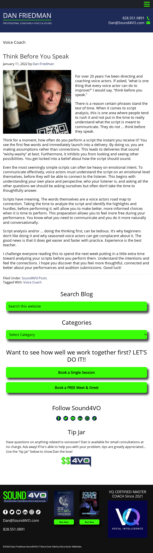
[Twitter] (66, 418)
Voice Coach (32, 282)
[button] (147, 4)
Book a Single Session (76, 372)
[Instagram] (87, 418)
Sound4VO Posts (34, 278)
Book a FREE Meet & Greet (76, 387)
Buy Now (64, 522)
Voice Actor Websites (70, 546)
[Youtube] (73, 418)
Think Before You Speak (36, 56)
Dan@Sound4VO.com (126, 22)
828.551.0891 (133, 18)
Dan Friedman (27, 15)
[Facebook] (58, 418)
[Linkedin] (80, 418)
